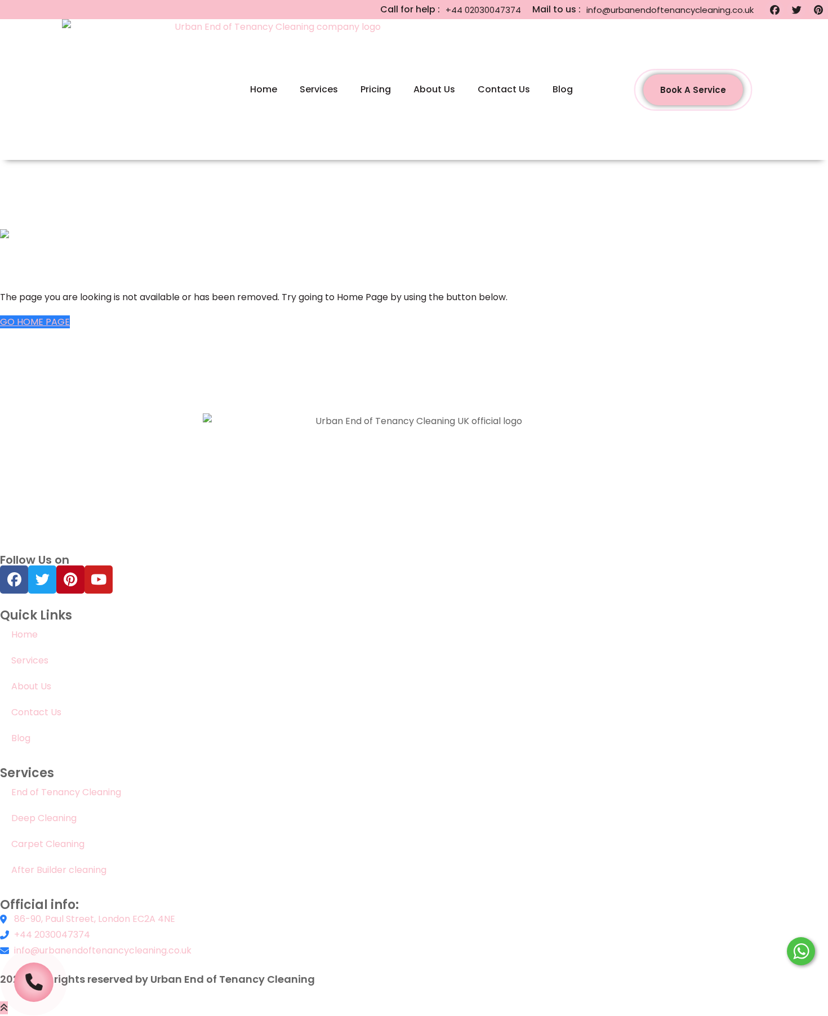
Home (263, 89)
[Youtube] (98, 579)
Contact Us (504, 89)
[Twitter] (796, 9)
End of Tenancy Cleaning (66, 792)
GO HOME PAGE (35, 321)
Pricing (375, 89)
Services (319, 89)
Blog (563, 89)
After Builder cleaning (60, 869)
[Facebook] (774, 9)
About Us (434, 89)
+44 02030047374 (483, 10)
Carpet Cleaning (47, 843)
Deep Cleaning (44, 818)
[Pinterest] (818, 9)
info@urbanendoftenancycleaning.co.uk (670, 10)
